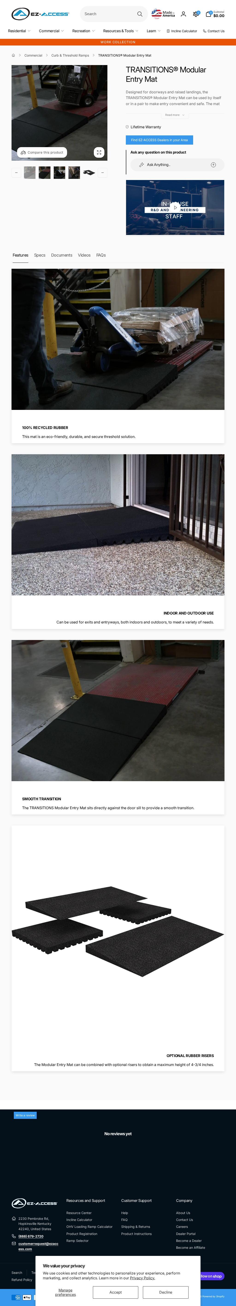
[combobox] (114, 14)
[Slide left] (16, 172)
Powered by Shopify (213, 1296)
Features (20, 255)
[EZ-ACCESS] (35, 1207)
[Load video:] (175, 207)
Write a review (25, 1115)
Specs (39, 255)
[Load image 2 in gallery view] (44, 172)
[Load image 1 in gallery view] (29, 172)
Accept (115, 1292)
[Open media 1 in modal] (59, 113)
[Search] (140, 14)
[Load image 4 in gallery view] (74, 172)
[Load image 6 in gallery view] (89, 172)
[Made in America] (163, 14)
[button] (215, 14)
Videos (84, 255)
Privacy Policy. (142, 1278)
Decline (165, 1292)
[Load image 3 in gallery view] (59, 172)
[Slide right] (102, 172)
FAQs (101, 255)
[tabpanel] (118, 1155)
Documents (61, 255)
